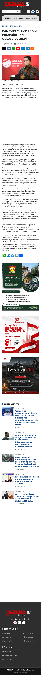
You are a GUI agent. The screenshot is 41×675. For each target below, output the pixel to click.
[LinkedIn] (23, 48)
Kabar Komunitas (29, 641)
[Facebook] (9, 48)
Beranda (7, 18)
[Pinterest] (18, 48)
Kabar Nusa (18, 18)
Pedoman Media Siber (10, 655)
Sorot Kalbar (31, 18)
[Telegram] (28, 48)
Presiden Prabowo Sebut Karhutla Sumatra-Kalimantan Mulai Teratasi (27, 480)
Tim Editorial (6, 652)
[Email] (32, 48)
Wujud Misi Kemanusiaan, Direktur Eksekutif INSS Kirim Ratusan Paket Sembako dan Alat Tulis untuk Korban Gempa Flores (26, 418)
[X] (4, 48)
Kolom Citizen (28, 637)
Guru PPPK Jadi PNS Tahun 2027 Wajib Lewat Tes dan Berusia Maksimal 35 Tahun (27, 497)
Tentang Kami (7, 659)
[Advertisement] (20, 121)
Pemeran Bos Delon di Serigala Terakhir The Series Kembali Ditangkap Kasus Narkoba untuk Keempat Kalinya (25, 441)
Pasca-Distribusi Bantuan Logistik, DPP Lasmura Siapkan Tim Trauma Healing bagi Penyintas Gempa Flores (27, 462)
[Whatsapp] (13, 48)
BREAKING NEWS (7, 26)
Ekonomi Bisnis (28, 633)
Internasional (7, 641)
